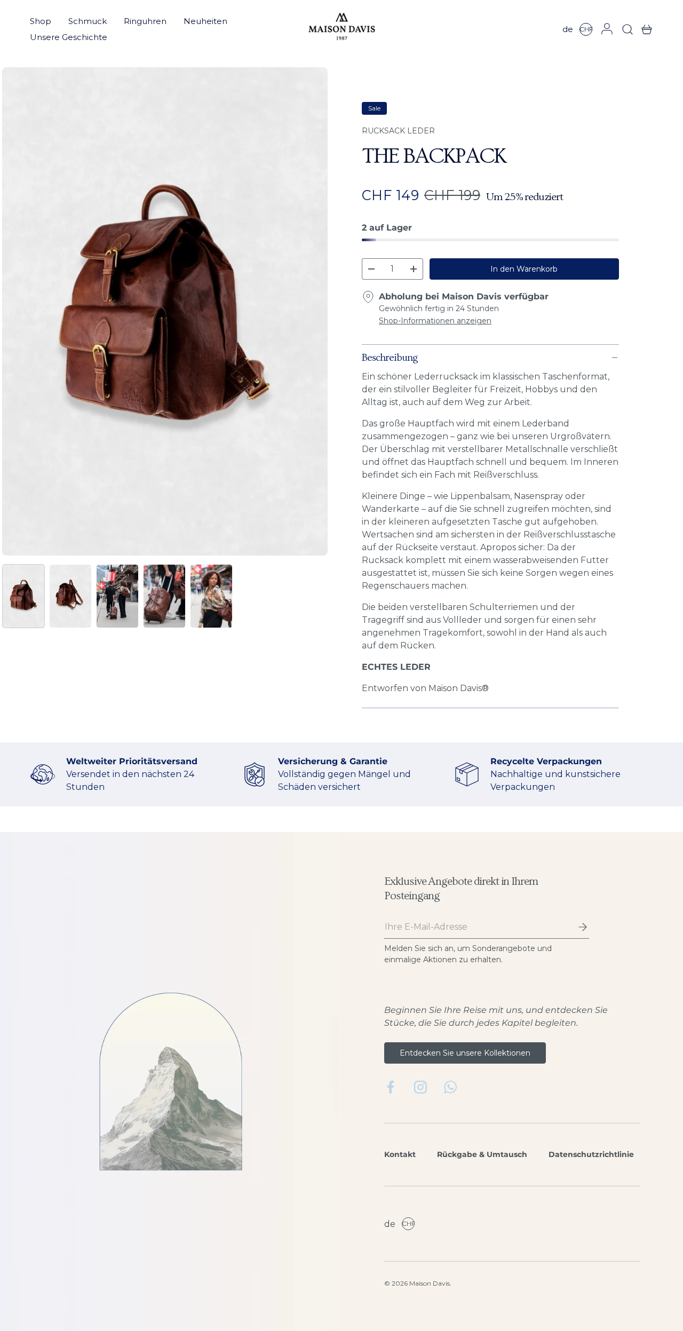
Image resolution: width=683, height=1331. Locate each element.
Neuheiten (205, 21)
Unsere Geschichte (68, 37)
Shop (40, 21)
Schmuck (87, 21)
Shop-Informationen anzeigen (435, 321)
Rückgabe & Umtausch (482, 1154)
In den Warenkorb (524, 269)
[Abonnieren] (575, 927)
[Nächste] (310, 311)
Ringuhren (145, 21)
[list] (165, 311)
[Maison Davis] (341, 29)
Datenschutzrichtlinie (591, 1154)
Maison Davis (429, 1283)
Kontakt (400, 1154)
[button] (643, 29)
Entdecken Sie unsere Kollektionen (465, 1053)
